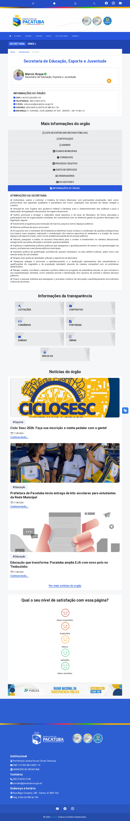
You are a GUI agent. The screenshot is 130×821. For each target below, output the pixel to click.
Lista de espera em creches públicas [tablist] (66, 133)
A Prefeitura (17, 36)
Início (12, 52)
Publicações (75, 36)
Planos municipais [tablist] (66, 151)
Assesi (54, 817)
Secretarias (39, 36)
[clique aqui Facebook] (65, 809)
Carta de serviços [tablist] (66, 169)
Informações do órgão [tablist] (66, 188)
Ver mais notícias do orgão (65, 585)
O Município (28, 36)
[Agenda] (109, 81)
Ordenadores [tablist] (66, 176)
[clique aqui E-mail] (57, 809)
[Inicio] (10, 36)
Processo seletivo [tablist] (66, 163)
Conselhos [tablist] (66, 157)
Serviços (48, 36)
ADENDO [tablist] (66, 145)
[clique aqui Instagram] (72, 809)
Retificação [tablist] (66, 139)
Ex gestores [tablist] (66, 182)
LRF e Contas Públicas (61, 36)
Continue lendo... (19, 437)
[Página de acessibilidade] (75, 3)
